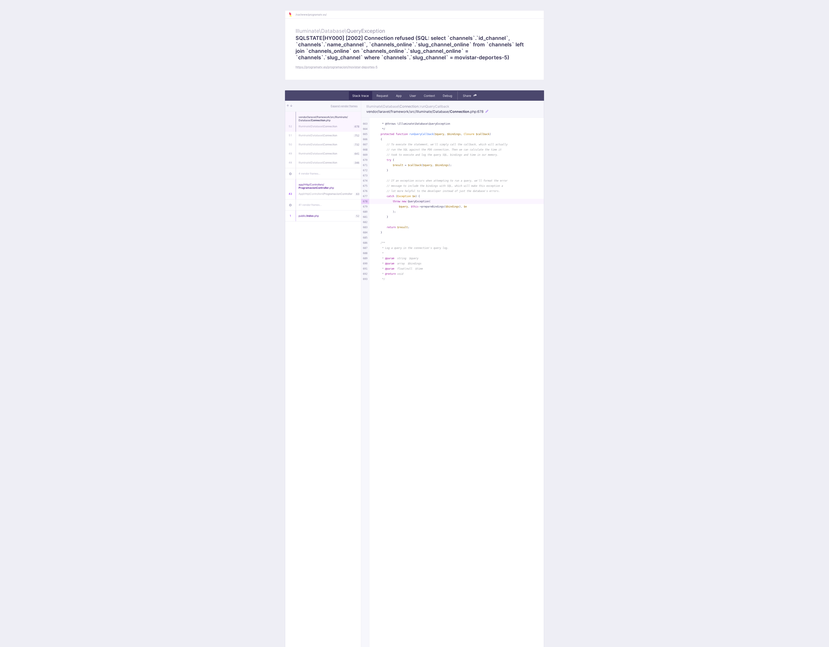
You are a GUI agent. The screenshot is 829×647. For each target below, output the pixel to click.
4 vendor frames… (309, 173)
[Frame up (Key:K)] (287, 106)
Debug (447, 95)
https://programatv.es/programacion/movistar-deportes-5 (337, 67)
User (413, 95)
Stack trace (360, 95)
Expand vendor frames (344, 106)
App (399, 95)
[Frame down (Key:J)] (291, 106)
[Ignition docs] (292, 14)
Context (429, 95)
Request (382, 95)
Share (467, 95)
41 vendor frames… (310, 204)
